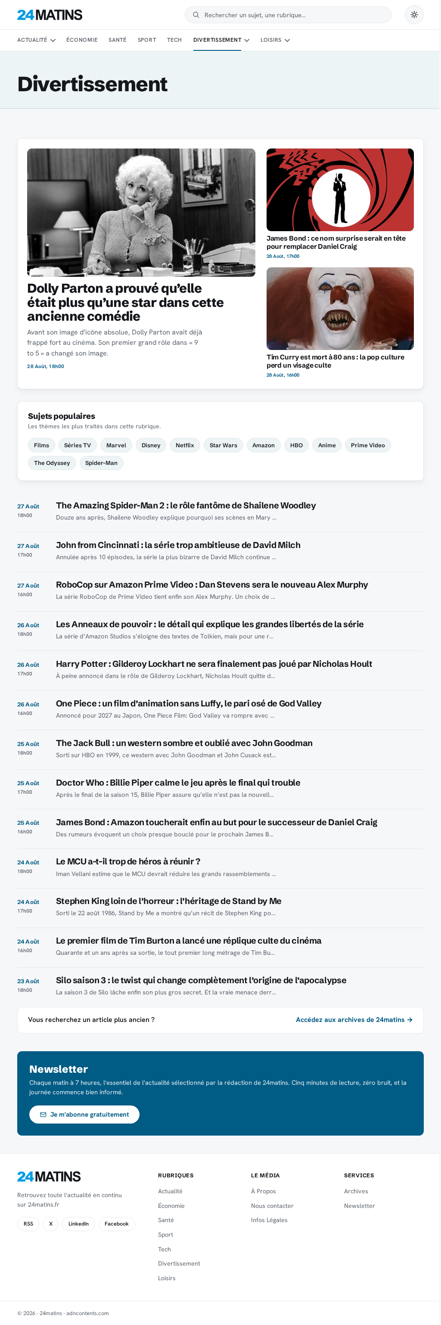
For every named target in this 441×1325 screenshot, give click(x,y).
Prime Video (368, 445)
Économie (81, 39)
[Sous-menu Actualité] (52, 40)
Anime (327, 445)
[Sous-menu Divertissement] (246, 40)
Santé (118, 39)
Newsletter (359, 1206)
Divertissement (217, 39)
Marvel (116, 445)
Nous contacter (272, 1206)
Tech (174, 39)
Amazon (263, 445)
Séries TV (77, 445)
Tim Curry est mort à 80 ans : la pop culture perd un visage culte (335, 361)
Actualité (32, 39)
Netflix (185, 445)
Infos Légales (269, 1220)
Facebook (117, 1223)
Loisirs (271, 39)
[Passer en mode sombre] (414, 14)
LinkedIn (78, 1223)
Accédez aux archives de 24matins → (354, 1019)
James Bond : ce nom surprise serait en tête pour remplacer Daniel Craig (336, 242)
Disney (151, 445)
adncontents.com (87, 1313)
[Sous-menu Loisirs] (287, 40)
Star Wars (223, 445)
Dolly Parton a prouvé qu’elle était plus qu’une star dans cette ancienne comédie (125, 302)
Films (41, 445)
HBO (296, 445)
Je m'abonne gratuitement (89, 1114)
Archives (356, 1191)
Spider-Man (101, 462)
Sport (147, 39)
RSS (28, 1223)
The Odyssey (52, 462)
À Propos (263, 1191)
